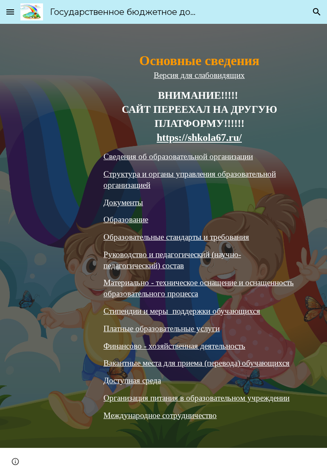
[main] (199, 236)
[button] (10, 11)
